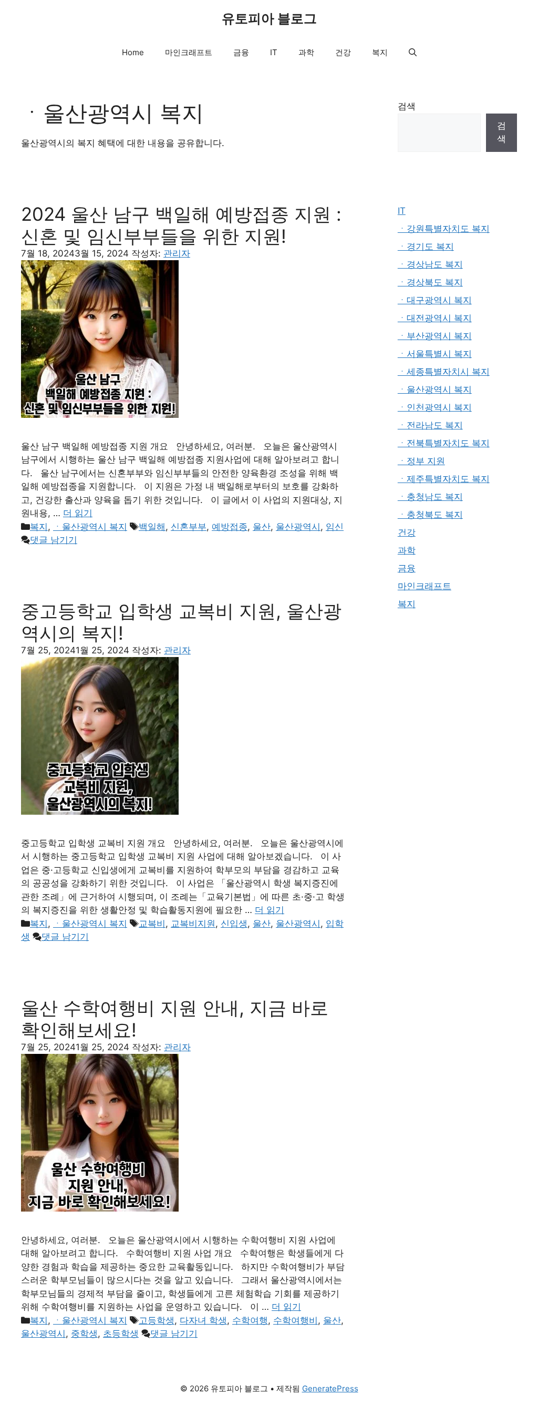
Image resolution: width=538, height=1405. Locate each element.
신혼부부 (188, 526)
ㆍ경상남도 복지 (430, 264)
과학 (306, 52)
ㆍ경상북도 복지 (430, 282)
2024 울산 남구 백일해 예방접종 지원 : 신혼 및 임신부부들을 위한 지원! (181, 225)
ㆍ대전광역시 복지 (435, 318)
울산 (262, 526)
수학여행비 (295, 1320)
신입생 (234, 923)
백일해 (152, 526)
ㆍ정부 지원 (421, 461)
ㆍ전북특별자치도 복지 (444, 443)
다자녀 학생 (203, 1320)
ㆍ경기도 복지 (426, 246)
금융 (241, 52)
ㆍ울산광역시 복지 (90, 526)
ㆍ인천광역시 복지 (435, 407)
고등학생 (156, 1320)
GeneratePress (330, 1388)
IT (273, 52)
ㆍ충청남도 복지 (430, 496)
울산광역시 (298, 526)
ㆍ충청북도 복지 (430, 514)
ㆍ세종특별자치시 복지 (444, 371)
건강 (343, 52)
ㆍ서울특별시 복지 (435, 353)
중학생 (84, 1333)
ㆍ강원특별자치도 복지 (444, 228)
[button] (412, 52)
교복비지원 (193, 923)
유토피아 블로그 (269, 18)
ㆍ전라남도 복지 (430, 425)
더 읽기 (77, 513)
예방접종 (229, 526)
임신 (335, 526)
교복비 (152, 923)
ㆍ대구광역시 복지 (435, 300)
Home (133, 52)
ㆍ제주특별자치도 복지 (444, 479)
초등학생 (121, 1333)
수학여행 (250, 1320)
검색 (407, 106)
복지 (380, 52)
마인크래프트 (188, 52)
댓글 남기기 (53, 540)
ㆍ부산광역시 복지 (435, 336)
